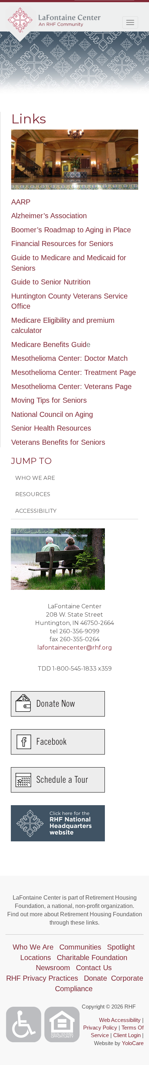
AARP (20, 202)
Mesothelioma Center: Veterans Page (71, 386)
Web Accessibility (120, 1020)
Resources (32, 494)
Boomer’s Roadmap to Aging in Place (71, 230)
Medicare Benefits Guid (48, 344)
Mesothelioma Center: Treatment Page (73, 372)
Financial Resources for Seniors (62, 244)
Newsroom (53, 968)
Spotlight (121, 947)
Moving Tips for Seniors (49, 400)
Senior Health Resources (51, 428)
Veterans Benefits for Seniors (58, 442)
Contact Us (94, 968)
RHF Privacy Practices (42, 978)
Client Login (127, 1035)
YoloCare (133, 1043)
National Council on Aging (52, 414)
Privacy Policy (100, 1027)
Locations (35, 958)
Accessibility (35, 510)
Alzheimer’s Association (49, 216)
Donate (95, 978)
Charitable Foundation (92, 958)
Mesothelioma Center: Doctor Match (69, 358)
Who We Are (35, 477)
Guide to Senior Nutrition (50, 282)
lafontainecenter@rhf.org (74, 647)
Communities (80, 947)
